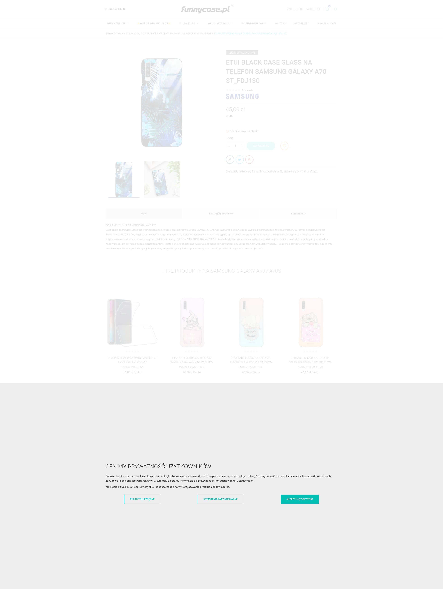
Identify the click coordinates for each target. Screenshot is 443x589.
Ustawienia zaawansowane (220, 499)
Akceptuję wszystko (299, 499)
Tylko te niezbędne (142, 499)
